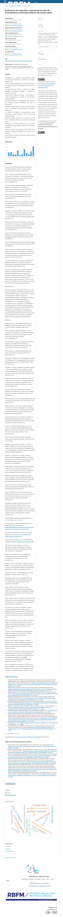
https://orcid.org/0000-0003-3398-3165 (15, 54)
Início (6, 5)
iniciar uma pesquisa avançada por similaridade (27, 737)
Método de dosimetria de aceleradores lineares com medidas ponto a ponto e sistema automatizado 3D (31, 727)
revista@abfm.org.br (44, 886)
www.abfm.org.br (33, 886)
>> (19, 733)
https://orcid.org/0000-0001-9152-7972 (15, 49)
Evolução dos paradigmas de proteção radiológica (33, 722)
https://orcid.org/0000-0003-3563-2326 (15, 36)
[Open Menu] (5, 1)
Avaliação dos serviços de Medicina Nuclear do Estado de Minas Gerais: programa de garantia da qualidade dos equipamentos (33, 718)
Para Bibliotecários (9, 851)
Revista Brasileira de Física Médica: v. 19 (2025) (26, 704)
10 (16, 733)
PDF (41, 19)
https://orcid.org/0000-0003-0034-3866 (15, 25)
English (9, 793)
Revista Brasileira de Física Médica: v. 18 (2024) (37, 757)
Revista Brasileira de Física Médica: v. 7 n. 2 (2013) (32, 709)
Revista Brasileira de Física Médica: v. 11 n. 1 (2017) (38, 712)
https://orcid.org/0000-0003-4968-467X (15, 30)
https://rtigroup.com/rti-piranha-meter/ (23, 541)
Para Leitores (8, 846)
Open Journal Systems (10, 857)
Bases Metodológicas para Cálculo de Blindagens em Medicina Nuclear (31, 745)
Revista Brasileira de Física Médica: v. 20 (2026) (24, 770)
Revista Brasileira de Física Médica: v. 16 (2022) (40, 752)
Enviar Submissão (10, 783)
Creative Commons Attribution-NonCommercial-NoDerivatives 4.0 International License (47, 85)
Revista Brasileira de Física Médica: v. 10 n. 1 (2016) (30, 699)
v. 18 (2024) (18, 5)
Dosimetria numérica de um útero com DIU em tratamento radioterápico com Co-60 (32, 774)
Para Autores (8, 849)
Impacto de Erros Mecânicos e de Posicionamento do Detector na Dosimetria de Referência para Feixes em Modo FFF (32, 683)
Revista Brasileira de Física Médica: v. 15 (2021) (39, 690)
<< (5, 733)
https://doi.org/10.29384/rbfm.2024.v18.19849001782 (19, 61)
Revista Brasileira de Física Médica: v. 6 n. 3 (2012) (25, 695)
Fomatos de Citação (43, 46)
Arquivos (11, 5)
